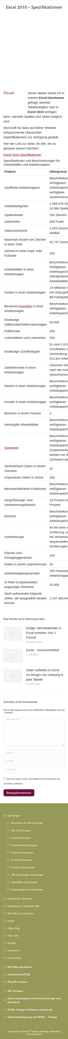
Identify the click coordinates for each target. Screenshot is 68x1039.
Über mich (13, 935)
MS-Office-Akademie (19, 967)
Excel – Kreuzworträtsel (42, 650)
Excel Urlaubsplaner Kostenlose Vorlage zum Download (34, 1000)
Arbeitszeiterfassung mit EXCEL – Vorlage (32, 1017)
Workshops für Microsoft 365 (27, 823)
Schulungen (14, 815)
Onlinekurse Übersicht (19, 898)
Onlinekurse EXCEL (19, 974)
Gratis (10, 921)
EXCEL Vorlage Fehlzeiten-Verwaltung (29, 1009)
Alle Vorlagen (15, 990)
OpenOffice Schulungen (24, 882)
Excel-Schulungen (21, 837)
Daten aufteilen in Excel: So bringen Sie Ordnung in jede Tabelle (44, 674)
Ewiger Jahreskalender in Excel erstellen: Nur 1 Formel (43, 632)
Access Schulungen (22, 860)
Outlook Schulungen (22, 852)
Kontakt (11, 943)
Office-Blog (13, 928)
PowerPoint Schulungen (24, 845)
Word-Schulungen (21, 830)
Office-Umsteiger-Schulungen (27, 874)
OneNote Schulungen (23, 867)
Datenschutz (14, 958)
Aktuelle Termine (17, 981)
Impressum (13, 950)
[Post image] (13, 634)
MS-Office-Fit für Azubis (20, 913)
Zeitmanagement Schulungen (27, 889)
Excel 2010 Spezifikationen (22, 155)
